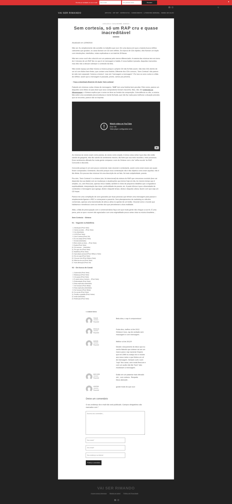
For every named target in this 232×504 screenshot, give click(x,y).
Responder (96, 322)
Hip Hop (116, 13)
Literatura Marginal (152, 13)
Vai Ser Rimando (69, 13)
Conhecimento (136, 13)
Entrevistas (125, 13)
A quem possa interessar (99, 493)
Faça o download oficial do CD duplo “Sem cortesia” (93, 82)
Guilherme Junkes (120, 24)
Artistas (108, 13)
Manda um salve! (167, 13)
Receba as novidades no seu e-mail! (86, 2)
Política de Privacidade (130, 493)
